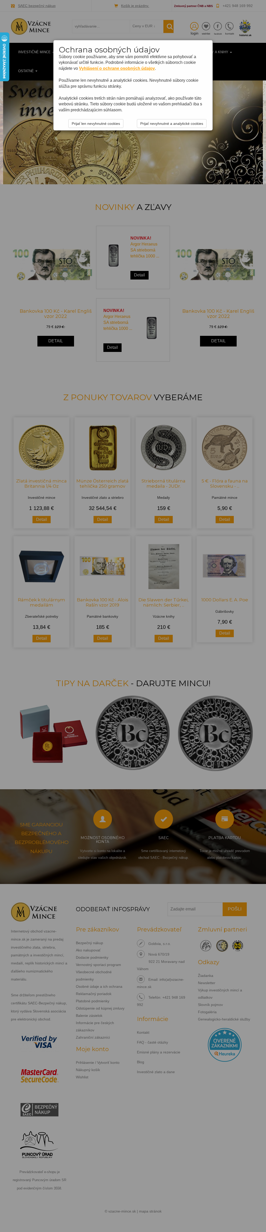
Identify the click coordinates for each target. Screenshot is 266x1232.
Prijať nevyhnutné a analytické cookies (171, 123)
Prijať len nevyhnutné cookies (96, 123)
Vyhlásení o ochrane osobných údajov (117, 68)
